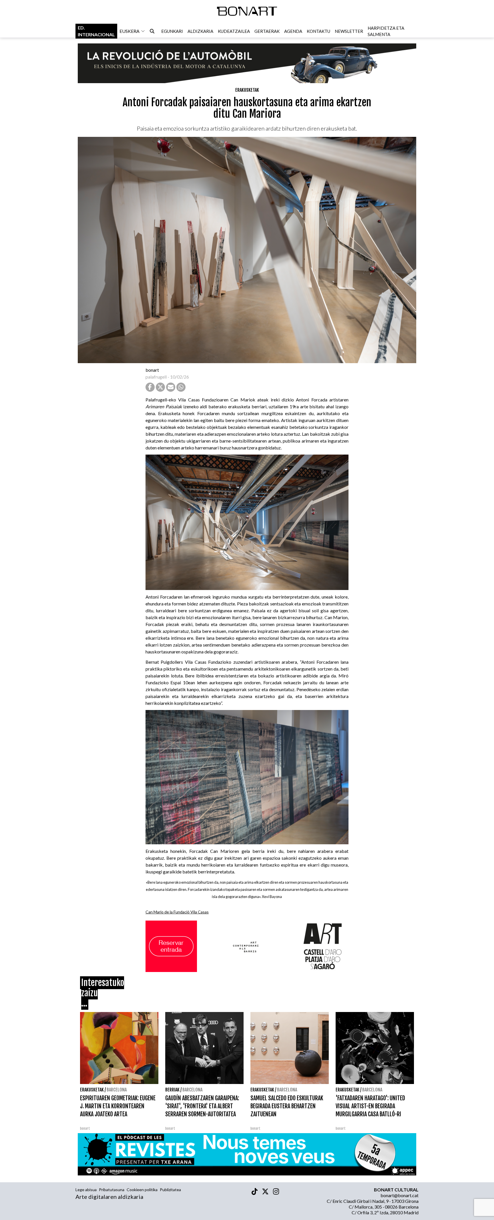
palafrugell (156, 376)
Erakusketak (247, 90)
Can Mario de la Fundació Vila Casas (177, 911)
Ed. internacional (96, 31)
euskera (129, 31)
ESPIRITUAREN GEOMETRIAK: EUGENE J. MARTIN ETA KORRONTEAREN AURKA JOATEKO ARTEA (118, 1106)
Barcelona (117, 1090)
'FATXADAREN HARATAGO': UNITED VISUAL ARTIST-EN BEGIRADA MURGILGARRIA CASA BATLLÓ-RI (370, 1106)
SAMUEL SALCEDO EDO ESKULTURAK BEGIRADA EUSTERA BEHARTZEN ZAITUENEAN (286, 1106)
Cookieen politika (142, 1189)
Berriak (172, 1090)
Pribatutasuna (111, 1189)
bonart (152, 370)
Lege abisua (86, 1189)
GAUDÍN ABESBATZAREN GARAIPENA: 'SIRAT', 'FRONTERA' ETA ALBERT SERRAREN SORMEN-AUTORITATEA (202, 1106)
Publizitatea (170, 1189)
